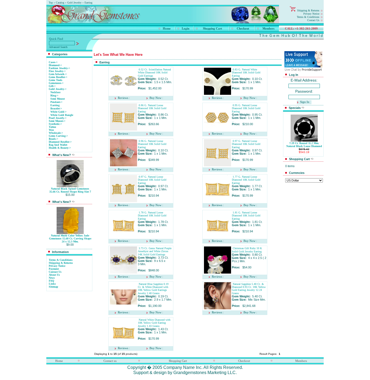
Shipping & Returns (308, 10)
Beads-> (53, 138)
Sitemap (53, 286)
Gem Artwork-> (58, 74)
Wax (51, 129)
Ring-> (54, 95)
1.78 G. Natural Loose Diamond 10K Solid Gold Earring (152, 215)
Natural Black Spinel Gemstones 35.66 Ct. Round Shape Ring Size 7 (70, 190)
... (139, 85)
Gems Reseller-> (58, 77)
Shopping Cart (212, 28)
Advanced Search (58, 47)
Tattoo (52, 126)
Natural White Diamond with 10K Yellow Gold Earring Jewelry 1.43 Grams (154, 322)
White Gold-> (58, 111)
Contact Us (313, 20)
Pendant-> (56, 101)
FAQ (51, 280)
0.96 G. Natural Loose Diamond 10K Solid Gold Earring (152, 144)
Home (167, 28)
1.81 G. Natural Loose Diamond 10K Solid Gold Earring (246, 215)
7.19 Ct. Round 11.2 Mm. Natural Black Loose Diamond (304, 145)
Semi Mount (57, 98)
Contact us (109, 360)
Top (51, 2)
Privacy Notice (311, 13)
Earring (88, 2)
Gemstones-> (56, 83)
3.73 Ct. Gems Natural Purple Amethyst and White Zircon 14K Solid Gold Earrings (154, 251)
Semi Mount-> (57, 120)
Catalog (60, 2)
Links (52, 283)
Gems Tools (55, 80)
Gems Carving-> (58, 135)
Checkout (243, 28)
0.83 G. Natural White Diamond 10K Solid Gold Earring (246, 72)
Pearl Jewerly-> (58, 117)
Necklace (55, 92)
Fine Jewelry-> (57, 71)
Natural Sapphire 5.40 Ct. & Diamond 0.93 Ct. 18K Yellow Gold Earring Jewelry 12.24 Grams (249, 288)
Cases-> (53, 62)
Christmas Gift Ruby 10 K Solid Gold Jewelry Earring (247, 250)
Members (268, 28)
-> (58, 88)
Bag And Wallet (58, 144)
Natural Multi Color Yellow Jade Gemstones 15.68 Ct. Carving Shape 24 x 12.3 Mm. (70, 238)
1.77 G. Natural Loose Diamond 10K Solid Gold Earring (246, 179)
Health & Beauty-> (60, 147)
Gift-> (52, 86)
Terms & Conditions (308, 16)
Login (185, 28)
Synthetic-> (55, 123)
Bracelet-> (56, 108)
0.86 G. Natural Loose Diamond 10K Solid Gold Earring (152, 108)
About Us (54, 274)
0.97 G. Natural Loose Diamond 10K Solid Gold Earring (246, 144)
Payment (54, 268)
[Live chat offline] (303, 66)
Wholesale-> (56, 132)
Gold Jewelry (74, 2)
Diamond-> (55, 65)
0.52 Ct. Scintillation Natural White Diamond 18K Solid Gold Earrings (154, 72)
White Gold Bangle (61, 114)
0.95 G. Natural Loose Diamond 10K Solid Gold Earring (246, 108)
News (52, 277)
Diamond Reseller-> (60, 141)
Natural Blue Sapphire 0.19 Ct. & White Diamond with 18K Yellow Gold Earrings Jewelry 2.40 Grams (153, 288)
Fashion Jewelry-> (59, 68)
